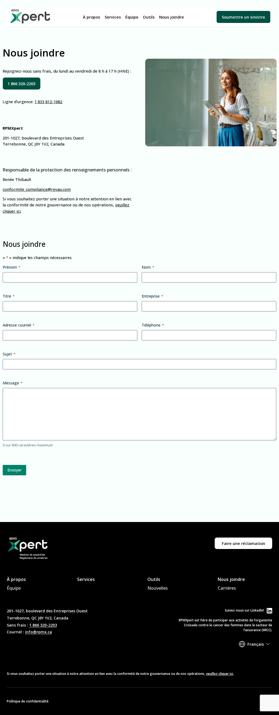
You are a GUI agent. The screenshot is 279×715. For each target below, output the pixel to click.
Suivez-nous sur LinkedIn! (244, 610)
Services (113, 17)
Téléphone (153, 325)
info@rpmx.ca (38, 631)
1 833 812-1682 (48, 101)
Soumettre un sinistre (243, 17)
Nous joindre (171, 17)
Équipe (131, 17)
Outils (149, 17)
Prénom (11, 267)
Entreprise (152, 296)
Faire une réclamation (243, 543)
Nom (148, 267)
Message (13, 382)
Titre (9, 296)
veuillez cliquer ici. (220, 673)
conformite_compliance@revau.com (37, 189)
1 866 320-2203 (43, 625)
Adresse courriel (19, 325)
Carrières (227, 588)
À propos (91, 17)
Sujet (9, 354)
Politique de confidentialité (27, 701)
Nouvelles (157, 588)
